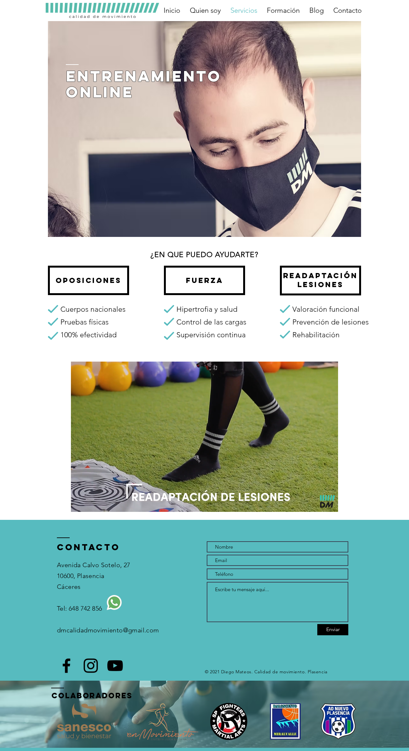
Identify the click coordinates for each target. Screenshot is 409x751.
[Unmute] (90, 503)
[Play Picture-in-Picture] (318, 503)
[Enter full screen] (329, 503)
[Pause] (79, 503)
